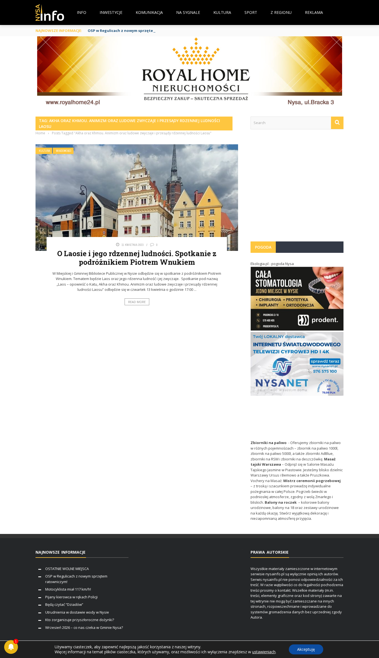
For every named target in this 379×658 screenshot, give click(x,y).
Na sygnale (188, 12)
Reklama (314, 12)
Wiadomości (63, 151)
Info (81, 12)
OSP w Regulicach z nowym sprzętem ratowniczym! (135, 30)
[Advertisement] (297, 188)
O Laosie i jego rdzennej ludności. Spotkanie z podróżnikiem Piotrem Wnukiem (136, 258)
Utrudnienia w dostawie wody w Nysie (77, 612)
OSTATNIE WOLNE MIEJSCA (67, 568)
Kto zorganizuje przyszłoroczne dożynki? (79, 619)
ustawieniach (264, 651)
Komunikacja (149, 12)
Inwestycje (111, 12)
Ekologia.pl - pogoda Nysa (272, 263)
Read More (137, 302)
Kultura (222, 12)
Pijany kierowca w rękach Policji (71, 596)
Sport (250, 12)
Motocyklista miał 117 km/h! (68, 589)
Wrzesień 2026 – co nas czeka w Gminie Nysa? (84, 627)
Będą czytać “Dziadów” (64, 604)
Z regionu (281, 12)
